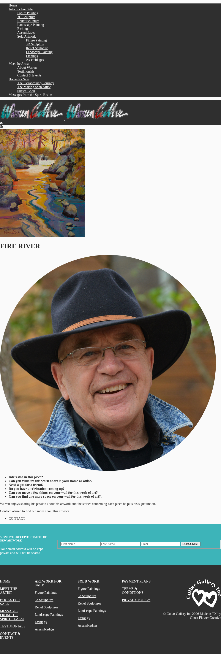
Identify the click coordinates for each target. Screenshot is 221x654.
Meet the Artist (19, 63)
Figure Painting (27, 13)
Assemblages (26, 32)
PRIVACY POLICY (136, 600)
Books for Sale (19, 79)
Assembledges (44, 629)
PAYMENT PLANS (136, 581)
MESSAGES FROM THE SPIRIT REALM (12, 615)
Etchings (23, 28)
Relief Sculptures (46, 607)
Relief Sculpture (28, 21)
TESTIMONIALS (12, 626)
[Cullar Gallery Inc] (64, 119)
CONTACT (17, 518)
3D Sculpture (26, 17)
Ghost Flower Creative (205, 617)
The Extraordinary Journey (35, 83)
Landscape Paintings (49, 614)
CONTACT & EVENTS (10, 635)
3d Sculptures (44, 600)
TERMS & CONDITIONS (133, 590)
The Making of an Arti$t (34, 87)
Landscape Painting (30, 25)
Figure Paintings (46, 592)
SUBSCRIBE (190, 544)
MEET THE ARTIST (8, 590)
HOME (5, 581)
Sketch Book (26, 91)
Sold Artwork (26, 36)
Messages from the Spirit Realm (30, 95)
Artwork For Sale (21, 9)
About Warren (27, 67)
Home (13, 5)
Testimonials (25, 71)
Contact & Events (29, 75)
